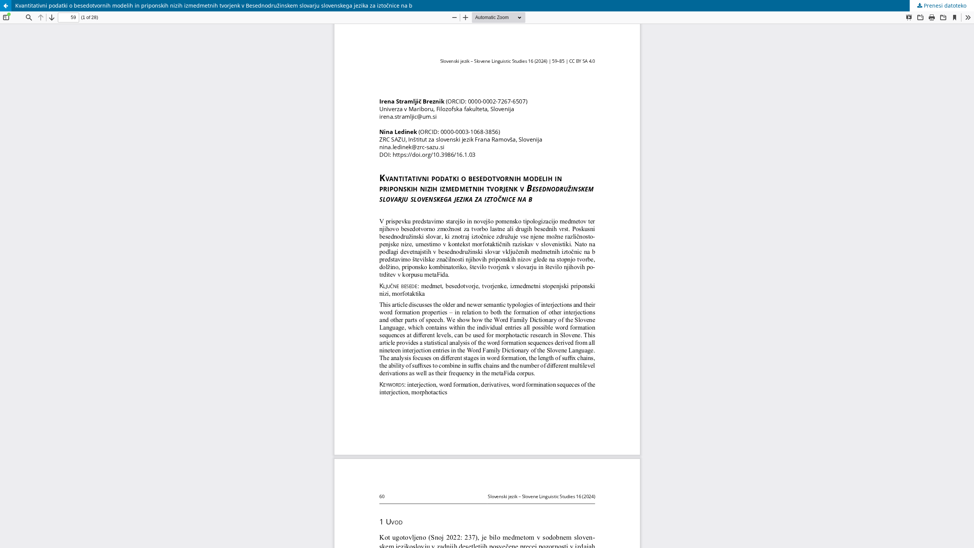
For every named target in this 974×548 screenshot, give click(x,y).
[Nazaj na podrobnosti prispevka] (5, 5)
